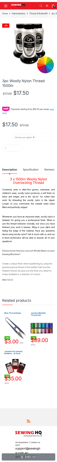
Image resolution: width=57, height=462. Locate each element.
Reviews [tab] (49, 169)
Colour (5, 136)
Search (41, 5)
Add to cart (30, 457)
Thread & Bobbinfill (38, 13)
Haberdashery (18, 13)
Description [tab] (9, 169)
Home (5, 13)
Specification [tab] (30, 169)
